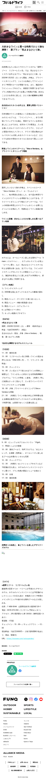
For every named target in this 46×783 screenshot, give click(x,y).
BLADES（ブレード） (9, 735)
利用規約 (33, 766)
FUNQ (5, 721)
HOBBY (7, 709)
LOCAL (28, 713)
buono (26, 738)
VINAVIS (26, 724)
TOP (3, 10)
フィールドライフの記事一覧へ (23, 684)
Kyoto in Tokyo (28, 741)
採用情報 (23, 766)
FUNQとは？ (12, 762)
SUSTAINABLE (11, 713)
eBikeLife (6, 741)
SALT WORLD (28, 727)
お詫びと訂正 (31, 770)
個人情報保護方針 (16, 770)
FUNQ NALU (27, 733)
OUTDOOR (9, 705)
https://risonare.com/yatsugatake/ (20, 638)
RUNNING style (7, 733)
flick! (25, 735)
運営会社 (35, 762)
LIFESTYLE (30, 709)
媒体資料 (13, 766)
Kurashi (10, 756)
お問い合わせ (24, 762)
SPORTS (28, 705)
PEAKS (5, 724)
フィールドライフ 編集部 (27, 666)
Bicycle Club (27, 730)
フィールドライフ (11, 10)
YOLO (5, 756)
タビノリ (6, 744)
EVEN (5, 730)
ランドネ (26, 721)
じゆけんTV (7, 738)
